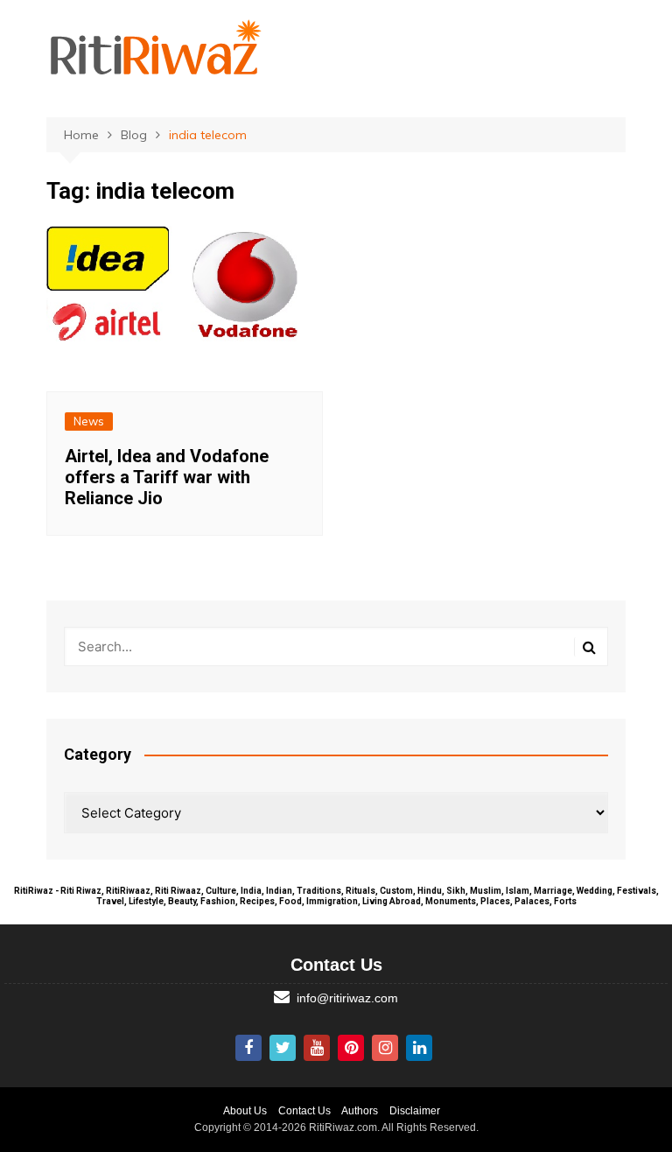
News (89, 421)
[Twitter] (283, 1048)
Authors (359, 1111)
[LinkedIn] (419, 1048)
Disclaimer (414, 1111)
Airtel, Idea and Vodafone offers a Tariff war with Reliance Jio (167, 477)
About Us (245, 1111)
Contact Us (304, 1111)
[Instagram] (385, 1048)
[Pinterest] (351, 1048)
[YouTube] (317, 1048)
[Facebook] (248, 1048)
